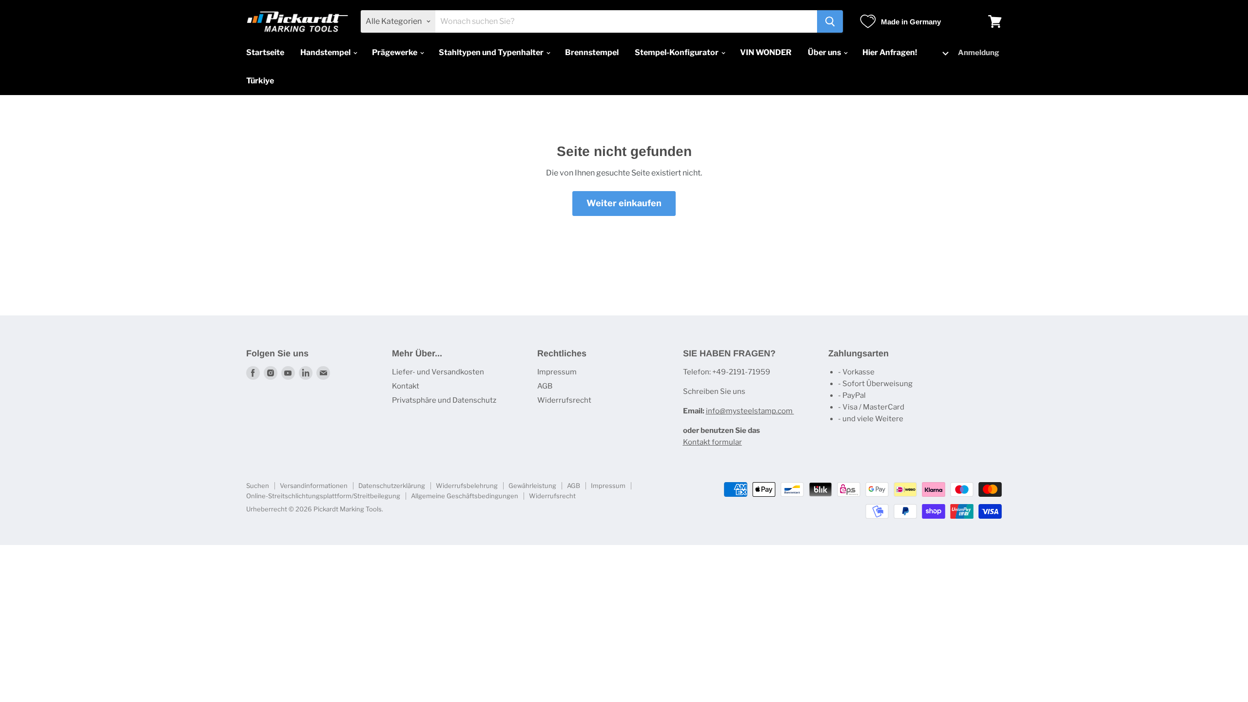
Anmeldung (978, 52)
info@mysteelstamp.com (750, 411)
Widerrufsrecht (564, 400)
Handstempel (326, 52)
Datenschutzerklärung (391, 485)
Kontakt (405, 386)
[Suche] (830, 21)
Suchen (257, 485)
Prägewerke (395, 52)
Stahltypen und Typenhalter (492, 52)
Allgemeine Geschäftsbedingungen (464, 496)
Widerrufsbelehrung (467, 485)
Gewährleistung (532, 485)
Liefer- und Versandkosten (438, 372)
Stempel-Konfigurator (677, 52)
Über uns (825, 52)
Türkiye (260, 80)
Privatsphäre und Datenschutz (444, 400)
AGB (544, 386)
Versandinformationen (314, 485)
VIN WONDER (766, 52)
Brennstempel (592, 52)
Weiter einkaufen (624, 203)
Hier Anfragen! (889, 52)
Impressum (557, 372)
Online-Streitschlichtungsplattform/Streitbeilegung (323, 496)
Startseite (265, 52)
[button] (940, 53)
